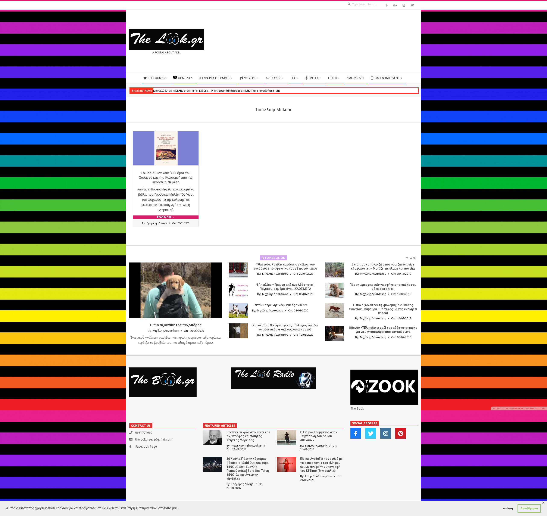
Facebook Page (146, 446)
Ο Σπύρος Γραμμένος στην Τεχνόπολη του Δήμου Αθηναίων (318, 436)
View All (411, 257)
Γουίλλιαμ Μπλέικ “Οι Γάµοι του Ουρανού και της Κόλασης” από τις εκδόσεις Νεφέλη (166, 177)
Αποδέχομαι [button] (529, 508)
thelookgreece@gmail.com (153, 439)
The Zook (357, 408)
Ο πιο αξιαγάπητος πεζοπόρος (175, 325)
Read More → (165, 217)
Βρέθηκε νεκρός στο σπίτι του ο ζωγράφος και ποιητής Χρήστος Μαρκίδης (248, 436)
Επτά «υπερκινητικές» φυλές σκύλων (280, 305)
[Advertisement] (346, 41)
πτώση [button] (508, 508)
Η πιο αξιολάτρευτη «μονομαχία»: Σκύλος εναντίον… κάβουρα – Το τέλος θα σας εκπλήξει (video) (383, 309)
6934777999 (143, 432)
